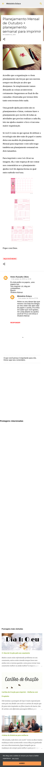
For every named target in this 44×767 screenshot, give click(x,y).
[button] (4, 39)
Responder (15, 322)
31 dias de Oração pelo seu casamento (16, 653)
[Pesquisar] (40, 3)
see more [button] (15, 758)
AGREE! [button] (22, 763)
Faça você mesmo (10, 258)
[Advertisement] (22, 394)
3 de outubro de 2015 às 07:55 (28, 298)
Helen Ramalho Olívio (19, 277)
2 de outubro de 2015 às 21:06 (21, 279)
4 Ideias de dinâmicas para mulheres (15, 735)
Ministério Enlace (13, 4)
